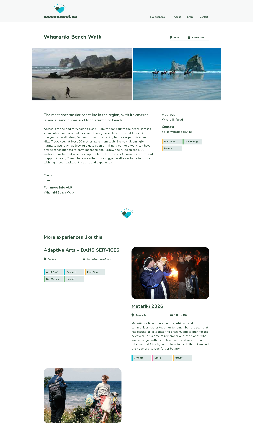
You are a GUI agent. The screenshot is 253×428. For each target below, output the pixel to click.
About (177, 17)
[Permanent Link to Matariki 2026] (170, 302)
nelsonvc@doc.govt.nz (177, 132)
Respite (71, 279)
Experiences (157, 17)
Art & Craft (52, 272)
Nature (168, 148)
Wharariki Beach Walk (59, 193)
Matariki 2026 (147, 306)
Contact (204, 17)
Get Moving (191, 141)
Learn (157, 357)
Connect (71, 272)
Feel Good (170, 141)
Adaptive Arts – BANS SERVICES (82, 250)
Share (190, 17)
